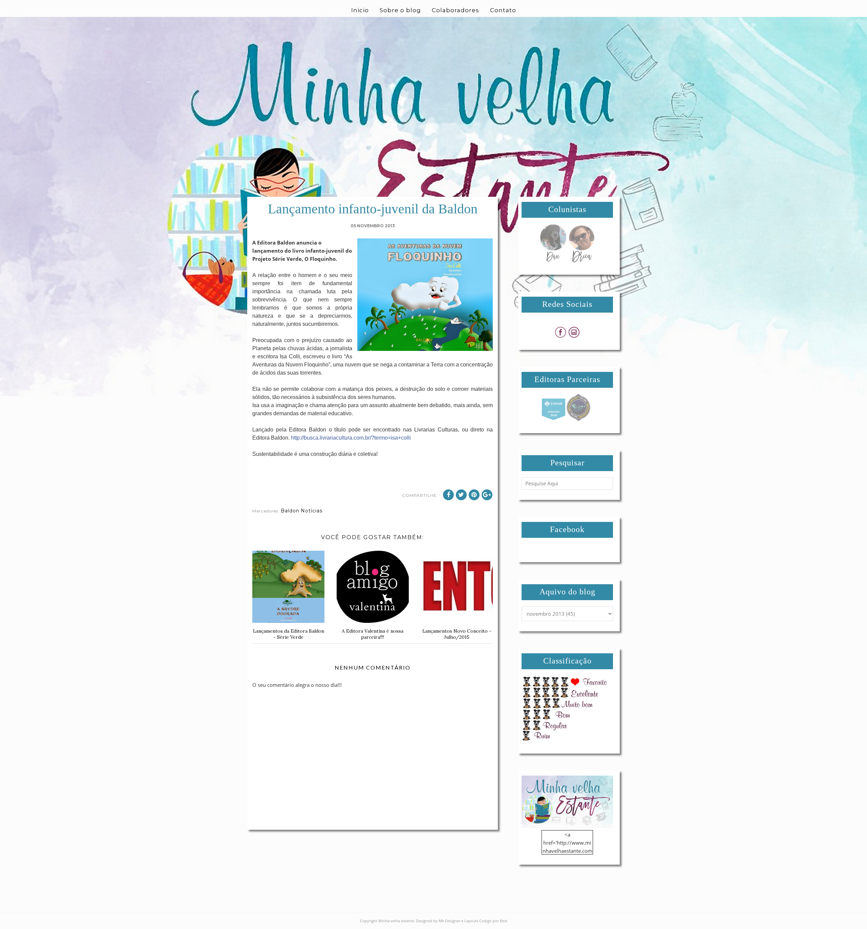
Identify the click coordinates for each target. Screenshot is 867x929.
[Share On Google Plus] (487, 494)
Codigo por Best (493, 920)
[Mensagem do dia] (553, 260)
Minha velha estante (396, 920)
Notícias (311, 511)
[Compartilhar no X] (461, 494)
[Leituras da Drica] (581, 260)
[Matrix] (553, 419)
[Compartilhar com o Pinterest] (474, 494)
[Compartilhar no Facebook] (448, 494)
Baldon (290, 511)
